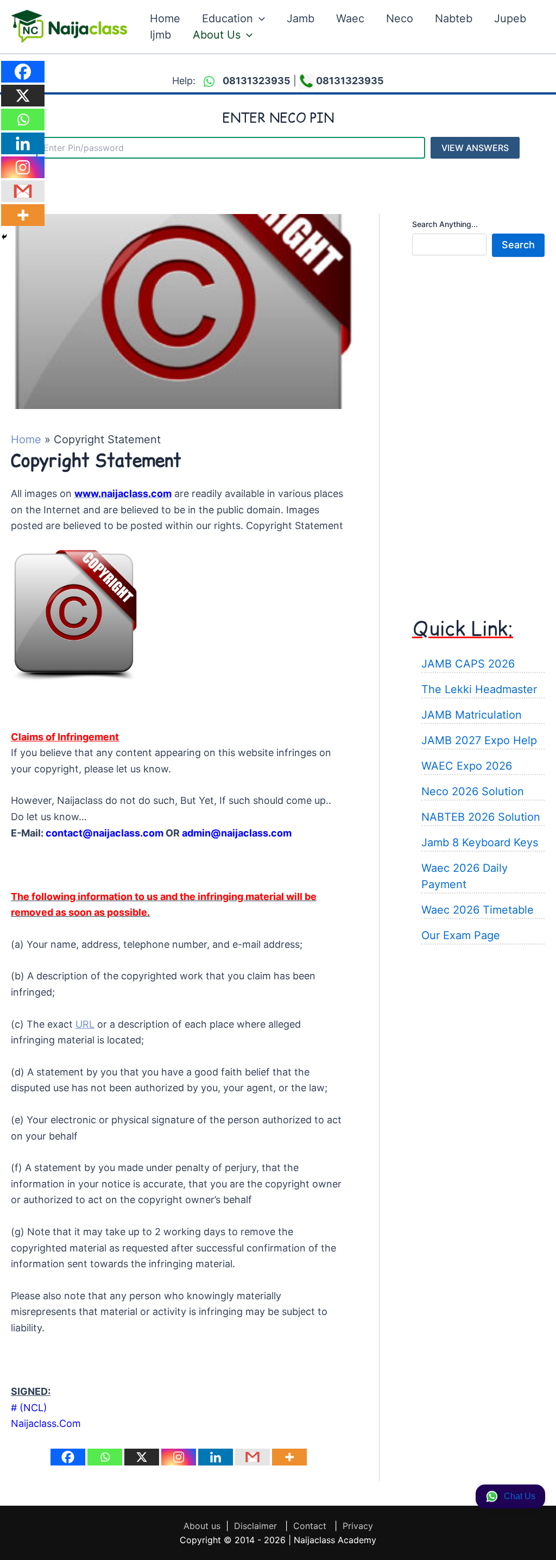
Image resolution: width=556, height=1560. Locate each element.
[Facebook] (67, 1457)
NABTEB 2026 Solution (480, 816)
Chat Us (519, 1496)
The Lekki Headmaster (479, 689)
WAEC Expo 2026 (466, 765)
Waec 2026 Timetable (477, 909)
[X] (141, 1457)
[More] (289, 1457)
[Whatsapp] (104, 1457)
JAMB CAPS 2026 (468, 663)
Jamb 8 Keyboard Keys (479, 842)
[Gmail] (252, 1457)
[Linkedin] (215, 1457)
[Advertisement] (478, 432)
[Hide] (4, 236)
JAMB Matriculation (471, 714)
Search (518, 244)
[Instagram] (178, 1457)
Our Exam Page (460, 935)
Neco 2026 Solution (472, 791)
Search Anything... (445, 224)
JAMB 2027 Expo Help (479, 740)
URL (84, 1024)
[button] (259, 18)
